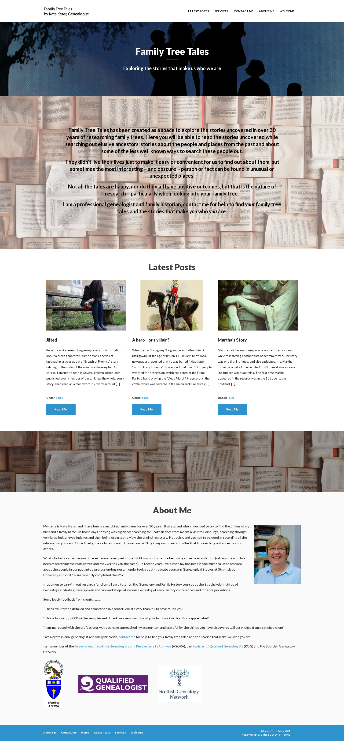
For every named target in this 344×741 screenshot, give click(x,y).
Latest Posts (198, 11)
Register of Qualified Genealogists (217, 646)
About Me (266, 11)
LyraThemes (282, 734)
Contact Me (243, 11)
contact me (196, 204)
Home (85, 732)
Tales (59, 397)
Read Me (61, 409)
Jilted (51, 339)
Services (221, 11)
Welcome (287, 11)
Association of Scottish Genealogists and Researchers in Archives (123, 646)
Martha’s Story (232, 339)
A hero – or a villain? (150, 339)
